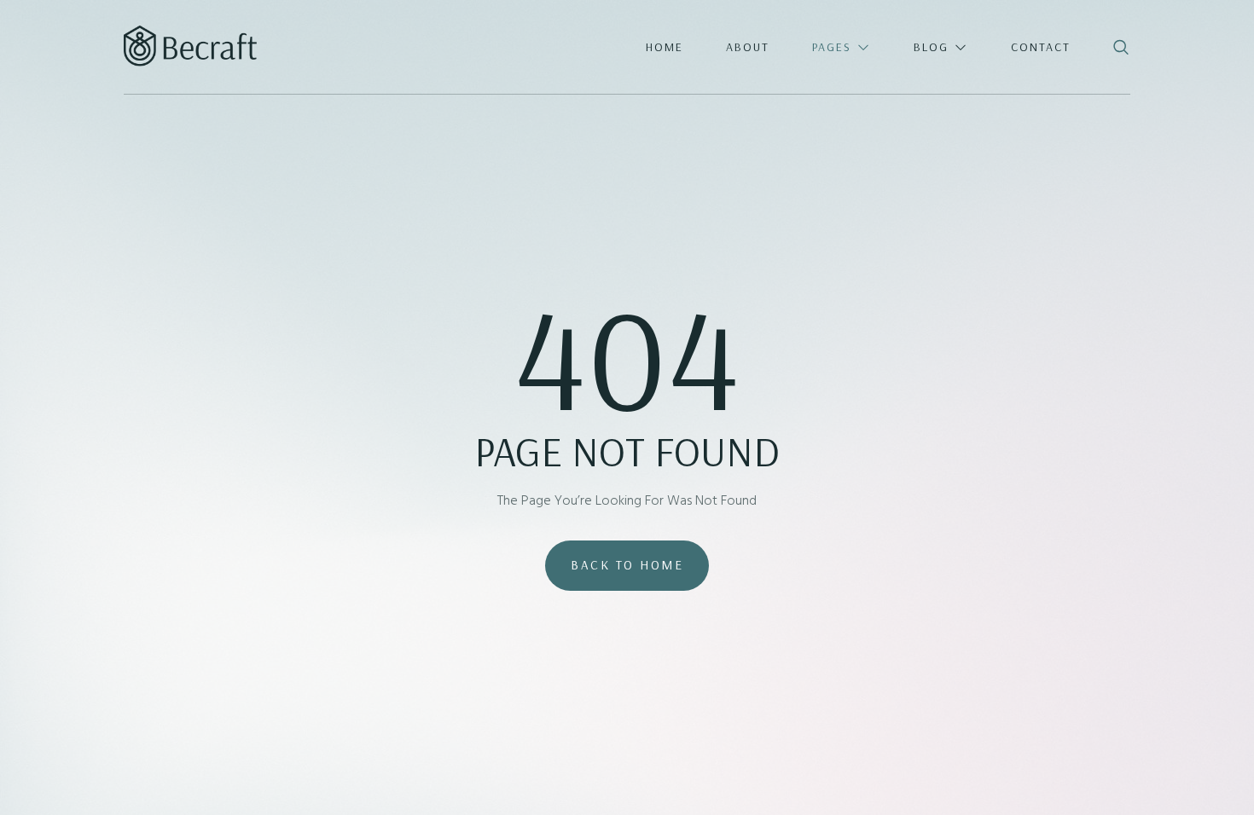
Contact (1041, 47)
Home (664, 47)
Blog (931, 47)
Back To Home (627, 565)
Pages (831, 47)
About (747, 47)
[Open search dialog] (1122, 48)
